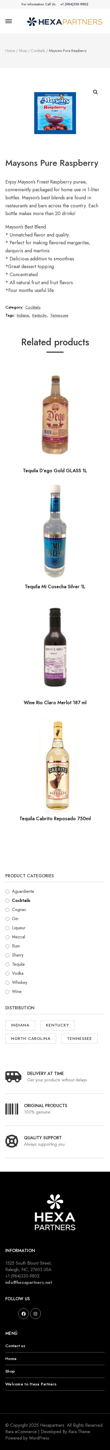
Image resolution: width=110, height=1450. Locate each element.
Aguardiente (23, 891)
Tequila (18, 964)
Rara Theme (79, 1432)
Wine (17, 991)
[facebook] (23, 1313)
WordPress (39, 1438)
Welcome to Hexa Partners (30, 1384)
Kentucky (39, 315)
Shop (10, 1371)
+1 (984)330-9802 (74, 4)
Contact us (15, 1346)
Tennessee (59, 315)
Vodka (17, 973)
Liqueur (18, 928)
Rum (16, 946)
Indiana (23, 315)
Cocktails (33, 307)
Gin (15, 919)
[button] (95, 92)
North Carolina (30, 1038)
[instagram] (35, 1313)
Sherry (17, 955)
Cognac (19, 909)
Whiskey (19, 982)
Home (11, 1359)
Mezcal (18, 937)
